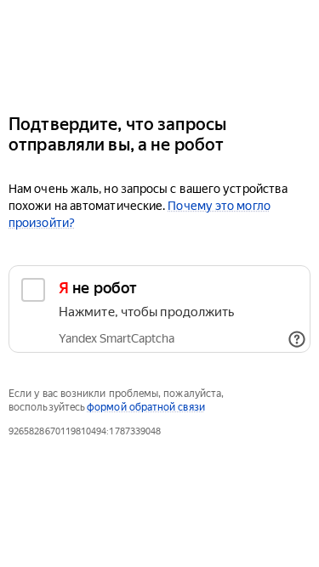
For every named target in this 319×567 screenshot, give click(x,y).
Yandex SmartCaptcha (116, 338)
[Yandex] (159, 49)
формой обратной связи (146, 407)
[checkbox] (159, 309)
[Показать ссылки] (296, 339)
